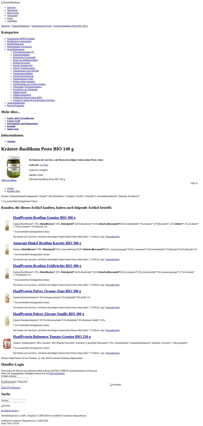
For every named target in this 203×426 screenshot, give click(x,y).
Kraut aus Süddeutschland (25, 60)
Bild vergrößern (9, 180)
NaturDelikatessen (20, 26)
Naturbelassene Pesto (42, 26)
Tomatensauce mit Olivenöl (26, 70)
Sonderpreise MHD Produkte (21, 38)
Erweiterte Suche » (10, 410)
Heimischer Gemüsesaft (24, 57)
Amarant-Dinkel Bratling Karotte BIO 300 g (47, 243)
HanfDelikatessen (15, 44)
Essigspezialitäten (21, 54)
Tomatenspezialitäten (23, 73)
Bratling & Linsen (21, 62)
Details (10, 188)
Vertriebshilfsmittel (16, 103)
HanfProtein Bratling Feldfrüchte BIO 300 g (47, 266)
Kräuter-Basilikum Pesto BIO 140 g (71, 26)
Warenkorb (12, 10)
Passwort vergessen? (11, 387)
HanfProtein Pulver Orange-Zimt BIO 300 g (47, 291)
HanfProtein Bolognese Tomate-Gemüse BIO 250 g (52, 337)
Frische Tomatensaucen (24, 68)
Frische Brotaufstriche (23, 76)
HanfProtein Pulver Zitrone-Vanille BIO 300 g (48, 314)
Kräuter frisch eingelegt (24, 81)
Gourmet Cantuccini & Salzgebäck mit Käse (34, 100)
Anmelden (12, 21)
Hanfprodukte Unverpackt (19, 46)
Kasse (10, 18)
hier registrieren (57, 373)
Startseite (11, 7)
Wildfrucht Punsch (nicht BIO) (27, 97)
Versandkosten (112, 236)
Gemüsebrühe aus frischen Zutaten (29, 84)
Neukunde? (12, 15)
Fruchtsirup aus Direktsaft (25, 89)
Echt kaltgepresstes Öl (23, 52)
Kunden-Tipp (13, 191)
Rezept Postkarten (15, 105)
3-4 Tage (44, 165)
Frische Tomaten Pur (23, 65)
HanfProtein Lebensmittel (19, 41)
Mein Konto (13, 13)
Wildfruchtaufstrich (22, 95)
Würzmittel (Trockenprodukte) (27, 87)
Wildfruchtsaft (19, 92)
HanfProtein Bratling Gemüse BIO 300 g (44, 217)
